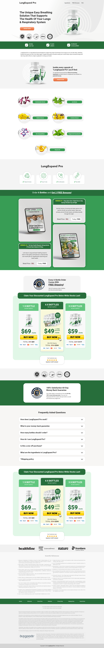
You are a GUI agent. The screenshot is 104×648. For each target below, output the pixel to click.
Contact (20, 601)
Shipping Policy (71, 601)
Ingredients (67, 3)
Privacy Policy (60, 601)
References (29, 601)
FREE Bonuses (76, 3)
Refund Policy (82, 601)
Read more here (51, 630)
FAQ (82, 3)
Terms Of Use (39, 601)
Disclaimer (50, 601)
